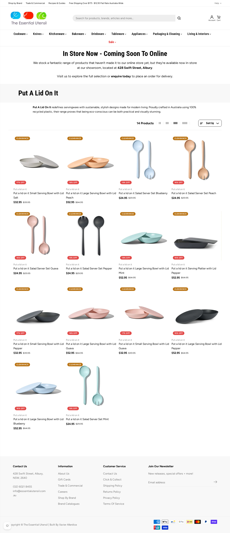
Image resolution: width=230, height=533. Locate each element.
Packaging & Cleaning (167, 34)
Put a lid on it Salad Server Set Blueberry (143, 193)
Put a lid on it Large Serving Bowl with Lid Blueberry (38, 421)
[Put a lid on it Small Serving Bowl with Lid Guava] (144, 311)
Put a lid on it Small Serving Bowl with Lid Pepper (38, 346)
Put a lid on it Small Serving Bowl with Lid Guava (144, 346)
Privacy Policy (111, 497)
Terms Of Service (113, 503)
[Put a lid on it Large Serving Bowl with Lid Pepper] (196, 311)
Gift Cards (64, 479)
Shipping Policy (112, 485)
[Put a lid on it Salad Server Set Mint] (91, 386)
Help (217, 3)
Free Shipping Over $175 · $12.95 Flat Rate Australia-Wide (96, 3)
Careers (63, 491)
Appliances (139, 34)
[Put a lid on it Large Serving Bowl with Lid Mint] (144, 236)
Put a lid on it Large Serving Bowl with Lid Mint (144, 270)
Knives (37, 34)
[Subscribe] (215, 482)
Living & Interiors (198, 34)
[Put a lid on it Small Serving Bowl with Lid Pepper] (38, 311)
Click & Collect (112, 479)
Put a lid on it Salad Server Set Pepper (89, 268)
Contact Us (110, 473)
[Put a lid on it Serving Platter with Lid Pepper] (196, 236)
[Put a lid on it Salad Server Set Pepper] (91, 236)
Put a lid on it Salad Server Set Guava (35, 268)
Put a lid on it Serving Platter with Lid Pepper (193, 270)
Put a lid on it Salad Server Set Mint (87, 419)
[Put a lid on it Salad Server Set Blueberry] (144, 160)
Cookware (20, 34)
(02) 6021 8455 (22, 486)
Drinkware (98, 34)
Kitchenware (57, 34)
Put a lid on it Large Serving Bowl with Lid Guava (91, 346)
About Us (63, 473)
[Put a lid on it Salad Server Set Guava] (38, 236)
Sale (112, 42)
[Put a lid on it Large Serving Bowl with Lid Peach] (91, 160)
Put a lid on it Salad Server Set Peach (193, 193)
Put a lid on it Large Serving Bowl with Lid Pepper (196, 346)
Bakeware (78, 34)
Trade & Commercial (35, 3)
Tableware (118, 34)
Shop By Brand (67, 497)
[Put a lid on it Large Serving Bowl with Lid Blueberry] (38, 386)
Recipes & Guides (57, 3)
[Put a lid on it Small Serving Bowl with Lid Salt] (38, 160)
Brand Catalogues (69, 503)
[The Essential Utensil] (27, 18)
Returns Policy (112, 491)
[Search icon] (179, 18)
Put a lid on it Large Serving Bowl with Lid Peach (91, 195)
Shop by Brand (15, 3)
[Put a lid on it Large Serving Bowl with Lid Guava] (91, 311)
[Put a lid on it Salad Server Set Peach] (196, 160)
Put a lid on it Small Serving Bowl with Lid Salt (38, 195)
